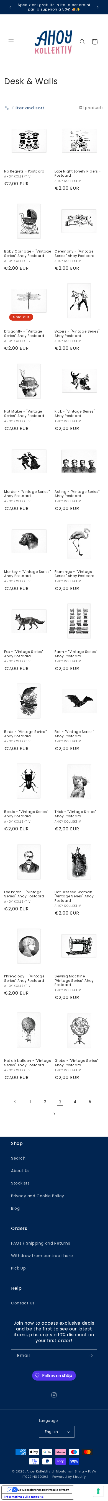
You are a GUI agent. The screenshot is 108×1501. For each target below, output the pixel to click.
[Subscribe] (90, 1355)
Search (18, 1158)
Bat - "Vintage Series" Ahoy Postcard (74, 734)
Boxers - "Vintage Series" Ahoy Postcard (77, 333)
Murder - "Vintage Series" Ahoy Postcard (27, 494)
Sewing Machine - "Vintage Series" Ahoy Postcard (74, 980)
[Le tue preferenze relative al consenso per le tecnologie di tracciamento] (98, 1491)
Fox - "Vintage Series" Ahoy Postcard (23, 654)
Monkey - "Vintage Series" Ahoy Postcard (27, 574)
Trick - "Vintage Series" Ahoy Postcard (75, 814)
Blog (15, 1208)
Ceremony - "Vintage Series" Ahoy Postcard (75, 253)
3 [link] (60, 1102)
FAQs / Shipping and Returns (40, 1243)
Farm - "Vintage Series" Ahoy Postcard (76, 654)
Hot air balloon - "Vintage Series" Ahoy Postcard (27, 1063)
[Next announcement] (98, 7)
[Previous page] (15, 1102)
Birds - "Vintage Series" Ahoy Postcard (25, 734)
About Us (20, 1170)
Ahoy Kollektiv (39, 1471)
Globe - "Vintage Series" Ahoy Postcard (76, 1063)
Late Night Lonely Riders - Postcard (78, 173)
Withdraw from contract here (42, 1255)
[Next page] (54, 1114)
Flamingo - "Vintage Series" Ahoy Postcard (75, 574)
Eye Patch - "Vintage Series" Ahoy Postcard (24, 894)
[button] (11, 42)
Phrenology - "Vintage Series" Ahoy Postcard (24, 978)
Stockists (20, 1183)
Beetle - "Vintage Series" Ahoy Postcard (26, 814)
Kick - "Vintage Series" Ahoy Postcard (75, 413)
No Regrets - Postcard (24, 171)
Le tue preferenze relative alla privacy (43, 1489)
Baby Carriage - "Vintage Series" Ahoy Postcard (27, 253)
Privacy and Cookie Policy (37, 1196)
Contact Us (23, 1303)
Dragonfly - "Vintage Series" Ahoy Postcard (24, 333)
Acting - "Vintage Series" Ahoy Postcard (77, 494)
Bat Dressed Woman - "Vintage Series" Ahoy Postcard (75, 896)
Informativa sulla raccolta (24, 1496)
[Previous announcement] (10, 7)
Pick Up (18, 1268)
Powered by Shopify (69, 1476)
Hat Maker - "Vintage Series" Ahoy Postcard (24, 413)
